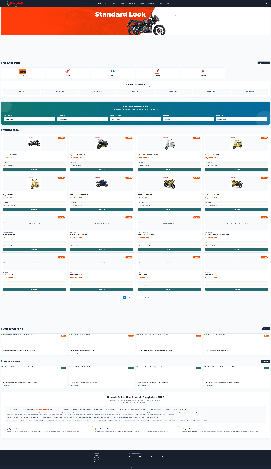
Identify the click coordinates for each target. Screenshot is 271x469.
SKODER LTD (140, 467)
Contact (96, 455)
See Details (34, 169)
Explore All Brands (263, 63)
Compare (141, 3)
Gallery (96, 462)
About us (96, 457)
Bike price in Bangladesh (42, 409)
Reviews (122, 3)
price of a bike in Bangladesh (17, 420)
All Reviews (265, 361)
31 (148, 297)
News (114, 3)
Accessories (151, 3)
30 (145, 297)
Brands (106, 3)
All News (266, 329)
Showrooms (132, 3)
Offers (167, 3)
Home (99, 3)
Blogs (160, 3)
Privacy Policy (97, 459)
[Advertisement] (135, 47)
